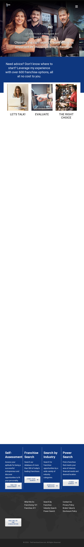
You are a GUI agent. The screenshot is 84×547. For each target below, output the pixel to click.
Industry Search (50, 508)
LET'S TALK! (17, 114)
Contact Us (67, 502)
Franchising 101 (30, 505)
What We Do (29, 502)
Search (27, 462)
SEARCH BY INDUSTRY (51, 486)
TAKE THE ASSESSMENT (12, 486)
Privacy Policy (68, 505)
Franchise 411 (30, 508)
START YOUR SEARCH (31, 479)
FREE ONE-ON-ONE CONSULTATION (68, 66)
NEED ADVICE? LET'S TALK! (16, 191)
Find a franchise (69, 462)
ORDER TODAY (10, 315)
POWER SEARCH (71, 482)
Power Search (49, 511)
